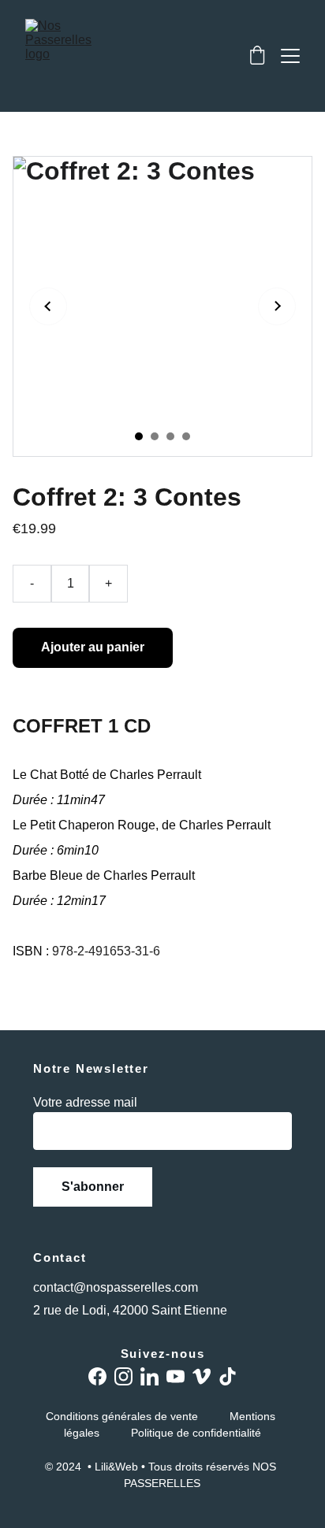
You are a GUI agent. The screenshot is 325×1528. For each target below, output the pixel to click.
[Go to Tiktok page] (228, 1376)
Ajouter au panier (92, 647)
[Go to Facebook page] (97, 1376)
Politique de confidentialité (196, 1432)
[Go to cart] (257, 56)
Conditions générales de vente (122, 1416)
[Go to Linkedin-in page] (149, 1376)
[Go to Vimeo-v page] (201, 1376)
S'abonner (93, 1186)
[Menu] (290, 56)
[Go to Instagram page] (123, 1376)
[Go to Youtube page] (175, 1376)
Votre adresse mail (85, 1102)
